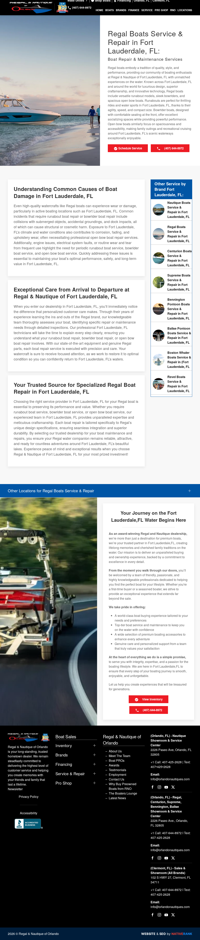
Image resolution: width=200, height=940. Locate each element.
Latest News (117, 798)
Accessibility (28, 813)
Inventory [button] (63, 745)
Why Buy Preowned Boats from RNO (122, 786)
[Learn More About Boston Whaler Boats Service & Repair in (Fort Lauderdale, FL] (171, 359)
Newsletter (15, 789)
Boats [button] (109, 10)
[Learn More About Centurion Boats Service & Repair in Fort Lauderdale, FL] (171, 258)
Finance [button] (133, 10)
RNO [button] (173, 10)
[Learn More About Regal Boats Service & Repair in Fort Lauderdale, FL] (171, 233)
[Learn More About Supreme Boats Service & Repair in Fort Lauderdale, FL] (171, 282)
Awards (114, 765)
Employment (117, 774)
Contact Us (116, 779)
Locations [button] (185, 10)
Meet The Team (119, 756)
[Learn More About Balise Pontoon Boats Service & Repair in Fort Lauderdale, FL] (171, 335)
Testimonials (117, 770)
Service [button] (147, 10)
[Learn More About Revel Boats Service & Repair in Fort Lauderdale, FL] (171, 383)
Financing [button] (63, 764)
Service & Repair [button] (70, 773)
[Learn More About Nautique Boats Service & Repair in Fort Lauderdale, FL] (171, 209)
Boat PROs (116, 760)
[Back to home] (39, 7)
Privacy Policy (28, 796)
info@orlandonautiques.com (170, 779)
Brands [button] (121, 10)
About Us (115, 751)
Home (99, 10)
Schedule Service (130, 148)
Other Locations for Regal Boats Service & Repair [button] (51, 490)
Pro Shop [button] (161, 10)
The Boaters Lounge (123, 793)
